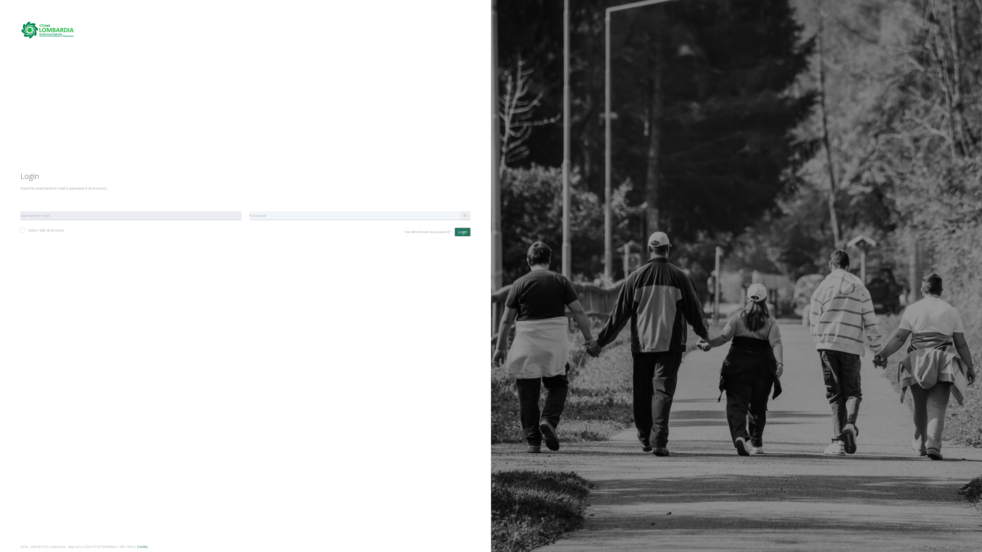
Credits (142, 546)
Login (462, 231)
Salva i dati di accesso (46, 230)
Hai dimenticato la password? (428, 231)
